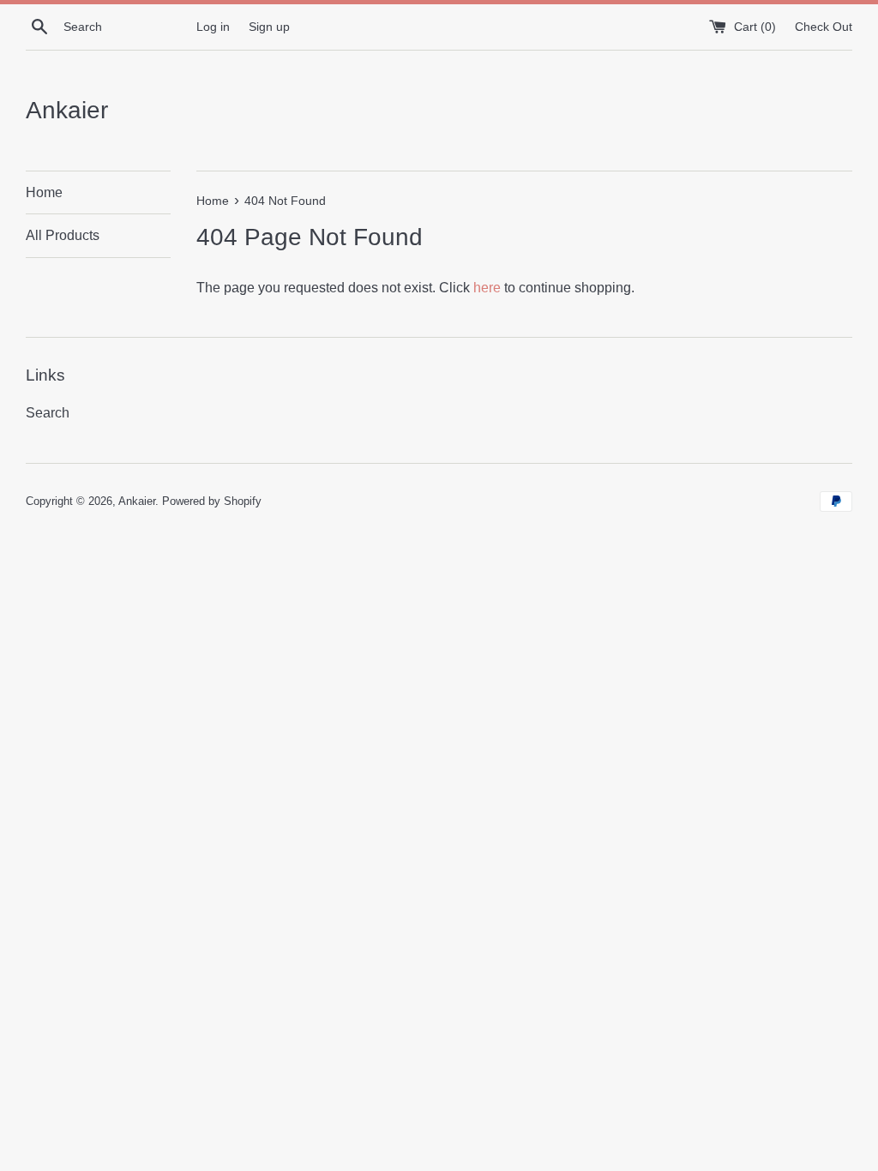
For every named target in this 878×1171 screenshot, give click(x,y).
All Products (62, 235)
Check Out (823, 26)
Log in (213, 26)
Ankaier (67, 109)
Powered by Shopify (212, 500)
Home (44, 192)
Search (47, 412)
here (487, 287)
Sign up (269, 26)
